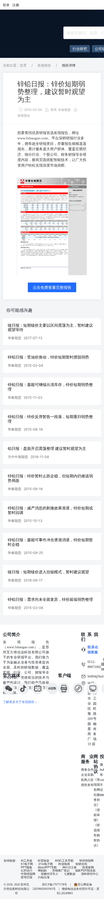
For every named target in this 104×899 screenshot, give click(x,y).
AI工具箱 (26, 860)
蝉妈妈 (42, 870)
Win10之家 (69, 867)
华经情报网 (86, 860)
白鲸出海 (44, 877)
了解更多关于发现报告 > (20, 701)
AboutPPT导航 (47, 867)
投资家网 (88, 867)
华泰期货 (64, 110)
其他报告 (44, 65)
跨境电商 (64, 863)
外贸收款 (43, 860)
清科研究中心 (89, 873)
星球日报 (26, 877)
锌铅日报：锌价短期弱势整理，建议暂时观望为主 (51, 91)
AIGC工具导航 (64, 860)
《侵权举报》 (97, 814)
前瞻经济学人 (49, 873)
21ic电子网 (45, 863)
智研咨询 (81, 863)
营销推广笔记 (61, 870)
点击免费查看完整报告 (52, 287)
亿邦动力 (26, 870)
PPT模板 (26, 867)
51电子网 (27, 863)
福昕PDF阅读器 (85, 870)
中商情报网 (28, 873)
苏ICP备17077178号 (54, 884)
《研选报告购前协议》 (97, 835)
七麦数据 (69, 873)
